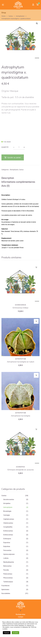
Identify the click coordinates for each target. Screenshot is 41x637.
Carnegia (6, 515)
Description (7, 178)
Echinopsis (20, 467)
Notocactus (7, 566)
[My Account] (33, 5)
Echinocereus (20, 305)
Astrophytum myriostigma (20, 416)
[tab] (20, 178)
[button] (37, 23)
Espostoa (6, 542)
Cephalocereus (8, 519)
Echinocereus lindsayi (20, 308)
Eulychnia (6, 546)
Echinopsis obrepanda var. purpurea (21, 470)
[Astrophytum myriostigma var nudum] (20, 337)
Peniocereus (7, 574)
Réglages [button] (6, 632)
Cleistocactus (8, 523)
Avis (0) (5, 185)
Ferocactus (7, 550)
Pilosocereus (8, 578)
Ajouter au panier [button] (36, 267)
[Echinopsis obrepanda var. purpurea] (20, 445)
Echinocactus (8, 531)
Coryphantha (7, 527)
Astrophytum (14, 170)
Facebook (20, 610)
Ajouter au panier (14, 157)
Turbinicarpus (8, 582)
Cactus (21, 170)
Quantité (4, 147)
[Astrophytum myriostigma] (20, 391)
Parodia (6, 570)
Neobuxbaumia (8, 562)
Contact (20, 617)
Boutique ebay (20, 614)
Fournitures (5, 586)
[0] (37, 5)
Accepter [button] (15, 632)
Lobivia (5, 558)
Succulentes (5, 593)
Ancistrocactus (8, 499)
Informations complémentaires (18, 182)
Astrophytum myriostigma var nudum (20, 362)
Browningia (7, 511)
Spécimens (5, 589)
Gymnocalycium (9, 554)
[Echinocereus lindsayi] (20, 283)
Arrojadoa (6, 503)
